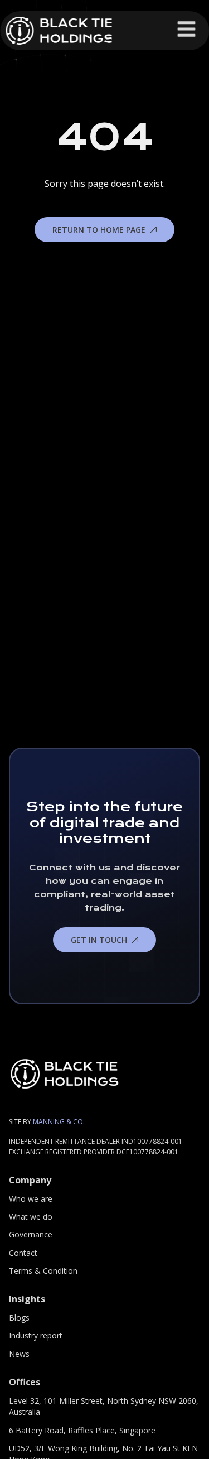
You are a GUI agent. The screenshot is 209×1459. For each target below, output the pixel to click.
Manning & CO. (59, 1121)
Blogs (19, 1317)
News (19, 1354)
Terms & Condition (43, 1270)
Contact (23, 1253)
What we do (30, 1216)
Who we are (30, 1198)
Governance (30, 1234)
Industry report (35, 1335)
